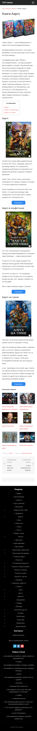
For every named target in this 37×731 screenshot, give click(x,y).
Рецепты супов (20, 573)
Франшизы (20, 623)
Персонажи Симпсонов (20, 550)
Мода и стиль (19, 533)
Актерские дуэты (20, 610)
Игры (19, 520)
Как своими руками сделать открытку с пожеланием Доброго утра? (19, 703)
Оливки (19, 695)
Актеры (20, 613)
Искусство (19, 523)
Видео (19, 493)
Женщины (19, 507)
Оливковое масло (19, 698)
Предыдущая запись (11, 465)
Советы (19, 586)
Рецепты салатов (20, 570)
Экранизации (20, 626)
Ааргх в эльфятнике (11, 110)
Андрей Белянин (26, 453)
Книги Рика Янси (8, 426)
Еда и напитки (19, 503)
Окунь (19, 674)
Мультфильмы (19, 543)
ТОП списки (7, 2)
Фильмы (19, 606)
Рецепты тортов (20, 576)
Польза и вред (19, 556)
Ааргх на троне (9, 112)
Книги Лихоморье (19, 713)
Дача (20, 590)
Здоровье (19, 513)
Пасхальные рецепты (21, 563)
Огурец (19, 662)
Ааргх (6, 107)
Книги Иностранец (26, 445)
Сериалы (19, 580)
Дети (21, 593)
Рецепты (19, 560)
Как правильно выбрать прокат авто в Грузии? (19, 678)
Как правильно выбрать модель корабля (19, 665)
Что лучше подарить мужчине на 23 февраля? (19, 708)
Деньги (19, 500)
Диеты (20, 517)
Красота (21, 596)
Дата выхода (19, 497)
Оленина (19, 683)
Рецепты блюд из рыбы (20, 566)
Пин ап (20, 536)
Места (19, 530)
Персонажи (19, 547)
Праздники (20, 600)
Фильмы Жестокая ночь (19, 686)
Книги (14, 8)
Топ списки (6, 8)
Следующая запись (26, 465)
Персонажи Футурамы (20, 553)
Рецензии (20, 620)
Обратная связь (18, 635)
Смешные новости (19, 583)
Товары (19, 603)
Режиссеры (20, 616)
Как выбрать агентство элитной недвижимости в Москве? (19, 690)
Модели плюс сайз (20, 510)
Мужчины (19, 540)
